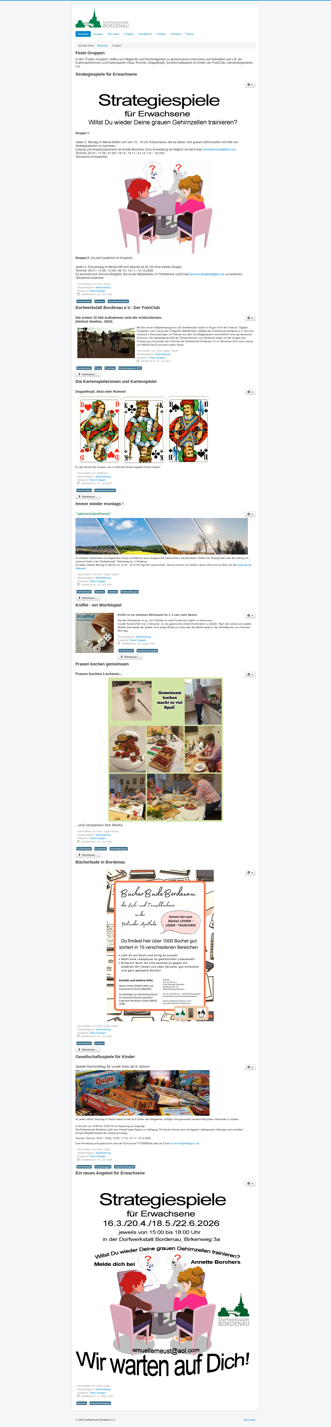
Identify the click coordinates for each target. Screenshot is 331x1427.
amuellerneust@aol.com (219, 149)
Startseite (83, 34)
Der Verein (113, 34)
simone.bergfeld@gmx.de (207, 274)
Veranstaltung (103, 287)
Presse (190, 34)
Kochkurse (100, 848)
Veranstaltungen (129, 591)
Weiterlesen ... (89, 374)
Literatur (112, 591)
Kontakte (176, 34)
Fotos (98, 368)
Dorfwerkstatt (84, 301)
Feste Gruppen (97, 291)
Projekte (129, 34)
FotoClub (110, 368)
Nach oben (250, 1419)
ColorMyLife (145, 34)
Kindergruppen (103, 1166)
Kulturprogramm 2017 (130, 368)
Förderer (161, 34)
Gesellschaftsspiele (118, 301)
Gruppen (98, 34)
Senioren (99, 301)
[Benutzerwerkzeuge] (250, 85)
